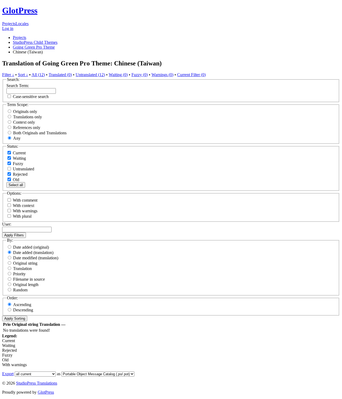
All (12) (38, 74)
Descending (23, 310)
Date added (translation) (33, 252)
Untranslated (23, 169)
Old (15, 179)
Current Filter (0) (191, 74)
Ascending (22, 304)
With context (23, 205)
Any (17, 138)
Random (20, 290)
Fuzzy (17, 163)
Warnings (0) (162, 74)
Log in (7, 28)
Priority (19, 274)
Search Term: (17, 85)
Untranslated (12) (90, 74)
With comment (25, 200)
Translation (22, 268)
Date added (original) (31, 247)
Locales (22, 23)
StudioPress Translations (36, 383)
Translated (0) (60, 74)
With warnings (25, 211)
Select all (16, 185)
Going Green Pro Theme (34, 47)
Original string (25, 263)
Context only (24, 122)
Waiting (19, 158)
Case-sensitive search (31, 96)
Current (19, 153)
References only (26, 127)
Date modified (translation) (35, 258)
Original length (25, 284)
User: (6, 224)
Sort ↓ (23, 74)
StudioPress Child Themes (35, 42)
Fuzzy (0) (139, 74)
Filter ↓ (8, 74)
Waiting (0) (118, 74)
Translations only (27, 117)
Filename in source (29, 279)
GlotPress (19, 10)
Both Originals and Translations (40, 133)
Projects (8, 23)
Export (8, 373)
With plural (22, 216)
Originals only (25, 111)
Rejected (20, 174)
